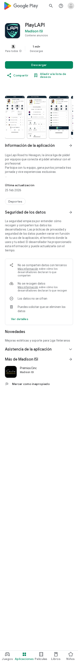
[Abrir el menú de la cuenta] (71, 6)
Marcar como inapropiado (27, 384)
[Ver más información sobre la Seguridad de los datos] (19, 319)
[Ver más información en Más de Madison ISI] (71, 359)
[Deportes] (15, 201)
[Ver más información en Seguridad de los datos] (71, 212)
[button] (20, 51)
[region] (39, 48)
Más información (28, 268)
